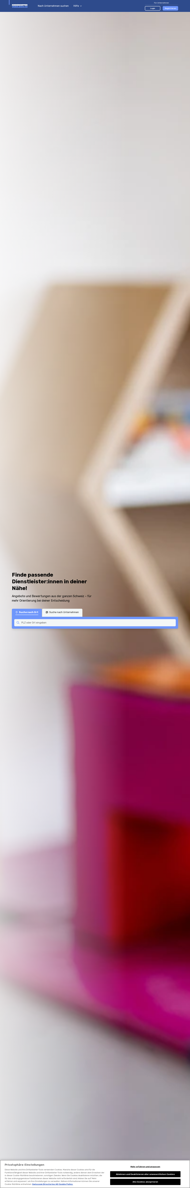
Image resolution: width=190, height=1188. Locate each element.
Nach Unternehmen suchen (53, 5)
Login (152, 8)
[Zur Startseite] (23, 6)
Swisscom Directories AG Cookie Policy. (52, 1184)
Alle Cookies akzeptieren (145, 1182)
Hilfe (76, 5)
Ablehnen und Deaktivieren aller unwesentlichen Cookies (145, 1174)
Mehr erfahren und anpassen (145, 1167)
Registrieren (170, 8)
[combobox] (98, 622)
